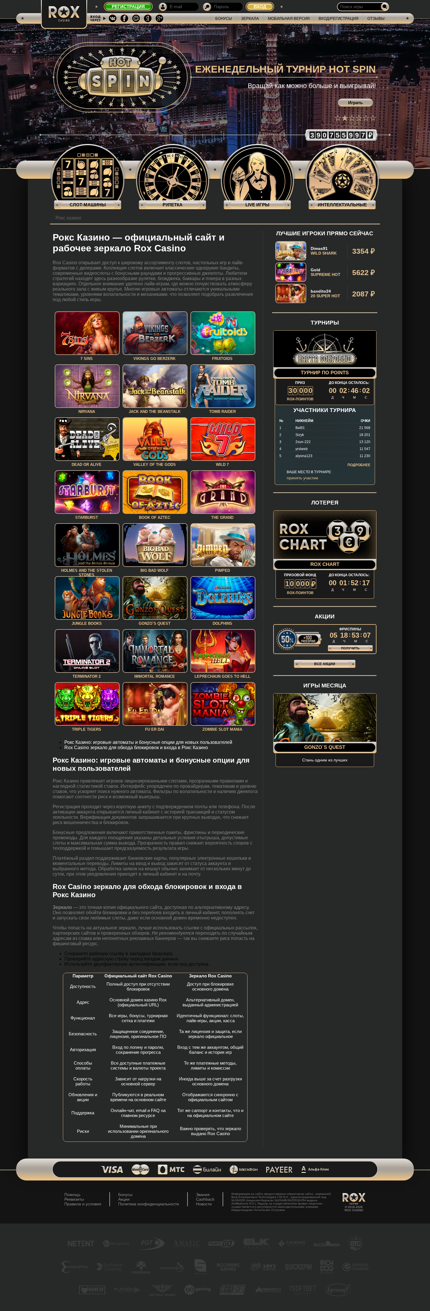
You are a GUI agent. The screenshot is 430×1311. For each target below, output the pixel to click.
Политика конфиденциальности (148, 1204)
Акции (124, 1199)
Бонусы (223, 18)
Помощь (72, 1194)
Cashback (205, 1199)
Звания (203, 1194)
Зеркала (250, 18)
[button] (338, 118)
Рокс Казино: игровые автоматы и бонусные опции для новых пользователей (148, 742)
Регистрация (128, 6)
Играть (355, 102)
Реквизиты (74, 1199)
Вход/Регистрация (338, 18)
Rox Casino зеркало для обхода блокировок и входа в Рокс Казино (136, 747)
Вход (260, 6)
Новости (204, 1204)
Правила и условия (82, 1204)
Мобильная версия (288, 18)
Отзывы (376, 18)
